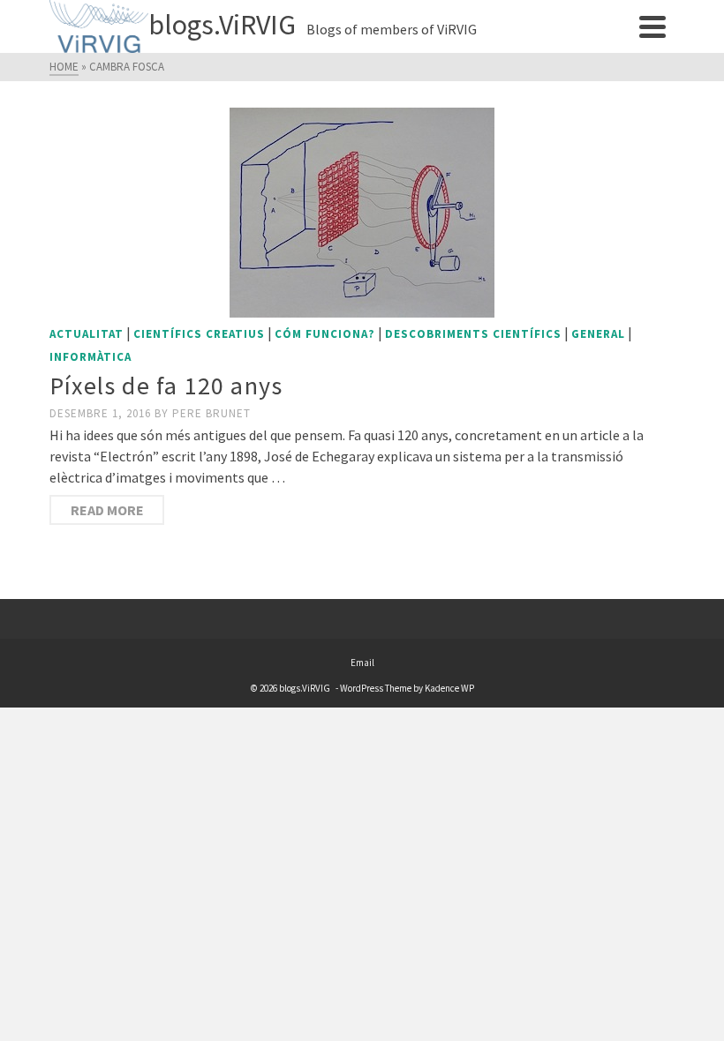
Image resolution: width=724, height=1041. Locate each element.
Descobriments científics (473, 333)
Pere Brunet (211, 413)
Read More (107, 510)
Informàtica (90, 356)
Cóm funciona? (325, 333)
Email (362, 662)
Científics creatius (199, 333)
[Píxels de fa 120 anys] (362, 213)
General (598, 333)
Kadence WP (449, 688)
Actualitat (86, 333)
